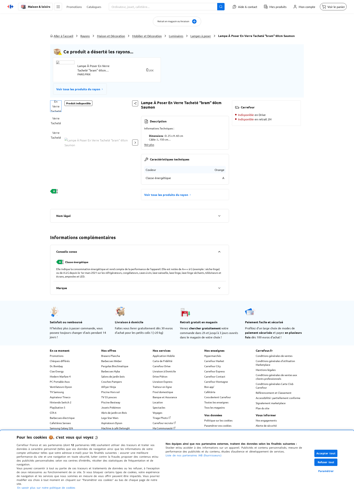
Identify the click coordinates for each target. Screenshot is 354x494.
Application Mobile (164, 355)
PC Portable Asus (60, 381)
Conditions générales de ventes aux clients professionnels (276, 376)
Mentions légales (266, 369)
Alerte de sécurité (266, 425)
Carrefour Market (214, 361)
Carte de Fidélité (162, 361)
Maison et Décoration (111, 36)
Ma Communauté (163, 428)
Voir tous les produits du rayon (78, 89)
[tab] (56, 106)
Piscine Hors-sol (110, 392)
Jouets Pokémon (111, 407)
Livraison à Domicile (164, 371)
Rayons (85, 36)
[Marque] (219, 288)
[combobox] (167, 6)
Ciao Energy (57, 371)
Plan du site (262, 408)
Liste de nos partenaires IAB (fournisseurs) (193, 455)
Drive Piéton (160, 376)
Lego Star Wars (109, 417)
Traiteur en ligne (162, 386)
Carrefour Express (214, 371)
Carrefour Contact (214, 376)
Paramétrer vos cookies (217, 425)
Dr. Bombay (56, 366)
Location (158, 402)
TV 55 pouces (109, 397)
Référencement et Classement (273, 392)
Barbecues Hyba (110, 371)
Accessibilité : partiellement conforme (278, 397)
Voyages (157, 412)
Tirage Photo (160, 417)
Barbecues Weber (111, 361)
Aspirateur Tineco (60, 397)
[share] (135, 103)
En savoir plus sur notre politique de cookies (46, 487)
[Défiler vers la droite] (135, 142)
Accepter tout (326, 453)
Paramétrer (326, 471)
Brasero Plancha (110, 355)
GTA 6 (53, 412)
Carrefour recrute (163, 423)
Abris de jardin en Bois (114, 412)
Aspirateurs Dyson (111, 423)
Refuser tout (326, 462)
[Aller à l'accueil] (10, 6)
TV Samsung (57, 392)
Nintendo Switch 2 (60, 402)
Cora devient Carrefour (217, 397)
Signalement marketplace (271, 403)
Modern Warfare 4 (60, 376)
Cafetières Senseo (60, 423)
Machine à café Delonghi (115, 428)
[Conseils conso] (219, 251)
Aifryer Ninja (108, 386)
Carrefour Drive (162, 366)
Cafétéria (209, 392)
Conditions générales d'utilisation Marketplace (275, 362)
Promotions (56, 355)
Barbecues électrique (62, 417)
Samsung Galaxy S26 (61, 428)
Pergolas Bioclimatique (114, 366)
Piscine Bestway (110, 402)
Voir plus (149, 144)
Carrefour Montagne (216, 381)
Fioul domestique (163, 392)
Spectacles (159, 407)
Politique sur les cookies (218, 420)
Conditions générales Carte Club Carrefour (274, 385)
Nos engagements (266, 420)
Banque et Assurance (165, 397)
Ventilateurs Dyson (61, 386)
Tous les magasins (214, 407)
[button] (58, 6)
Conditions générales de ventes (274, 355)
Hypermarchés (212, 355)
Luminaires (176, 36)
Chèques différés (60, 361)
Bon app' (209, 386)
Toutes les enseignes (216, 402)
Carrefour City (212, 366)
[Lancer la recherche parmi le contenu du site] (220, 6)
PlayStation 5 (57, 407)
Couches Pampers (111, 381)
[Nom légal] (219, 215)
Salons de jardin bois (113, 376)
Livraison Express (162, 381)
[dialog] (177, 462)
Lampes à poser (200, 36)
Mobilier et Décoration (147, 36)
